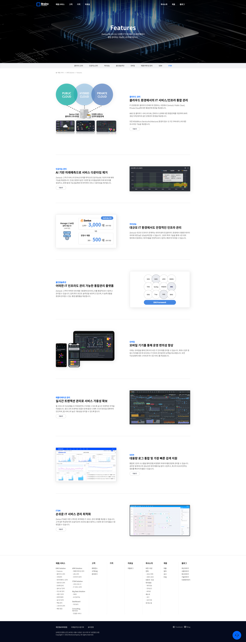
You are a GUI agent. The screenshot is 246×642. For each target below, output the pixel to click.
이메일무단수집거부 (77, 627)
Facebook (179, 627)
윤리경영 (91, 627)
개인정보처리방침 (61, 627)
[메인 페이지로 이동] (56, 72)
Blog (188, 627)
